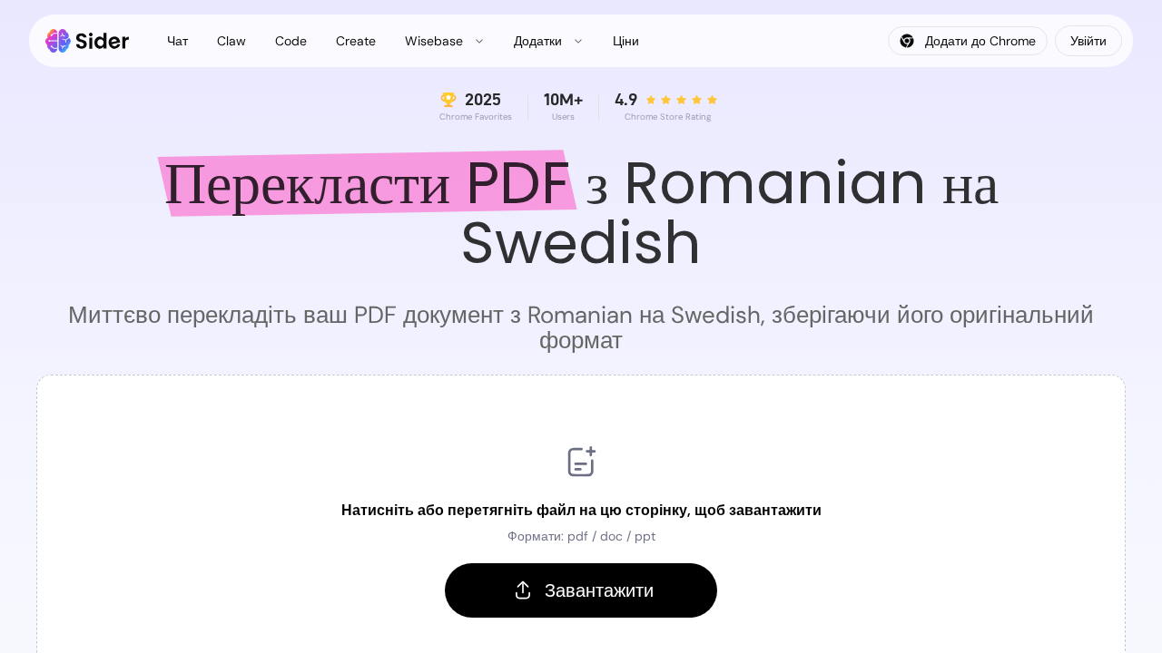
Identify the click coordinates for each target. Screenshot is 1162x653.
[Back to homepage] (87, 40)
